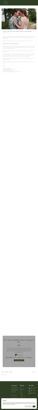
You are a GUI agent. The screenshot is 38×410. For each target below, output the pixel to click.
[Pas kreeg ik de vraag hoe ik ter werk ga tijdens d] (32, 394)
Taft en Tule (6, 70)
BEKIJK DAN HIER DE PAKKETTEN (19, 360)
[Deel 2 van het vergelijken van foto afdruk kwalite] (30, 394)
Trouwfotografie (16, 2)
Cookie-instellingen (28, 406)
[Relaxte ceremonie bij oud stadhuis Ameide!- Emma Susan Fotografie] (30, 165)
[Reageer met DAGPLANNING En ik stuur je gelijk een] (35, 394)
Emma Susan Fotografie (8, 68)
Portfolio (21, 2)
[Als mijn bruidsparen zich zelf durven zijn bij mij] (32, 391)
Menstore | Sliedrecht (6, 69)
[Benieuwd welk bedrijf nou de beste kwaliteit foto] (35, 389)
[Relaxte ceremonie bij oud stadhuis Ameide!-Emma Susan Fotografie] (8, 161)
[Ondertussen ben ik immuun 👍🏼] (30, 389)
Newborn (22, 394)
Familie (21, 395)
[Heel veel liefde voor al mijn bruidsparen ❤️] (30, 391)
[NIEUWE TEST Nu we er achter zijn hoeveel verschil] (35, 391)
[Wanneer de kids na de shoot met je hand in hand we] (32, 389)
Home (12, 2)
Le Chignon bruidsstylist (11, 71)
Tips (24, 2)
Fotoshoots (27, 2)
